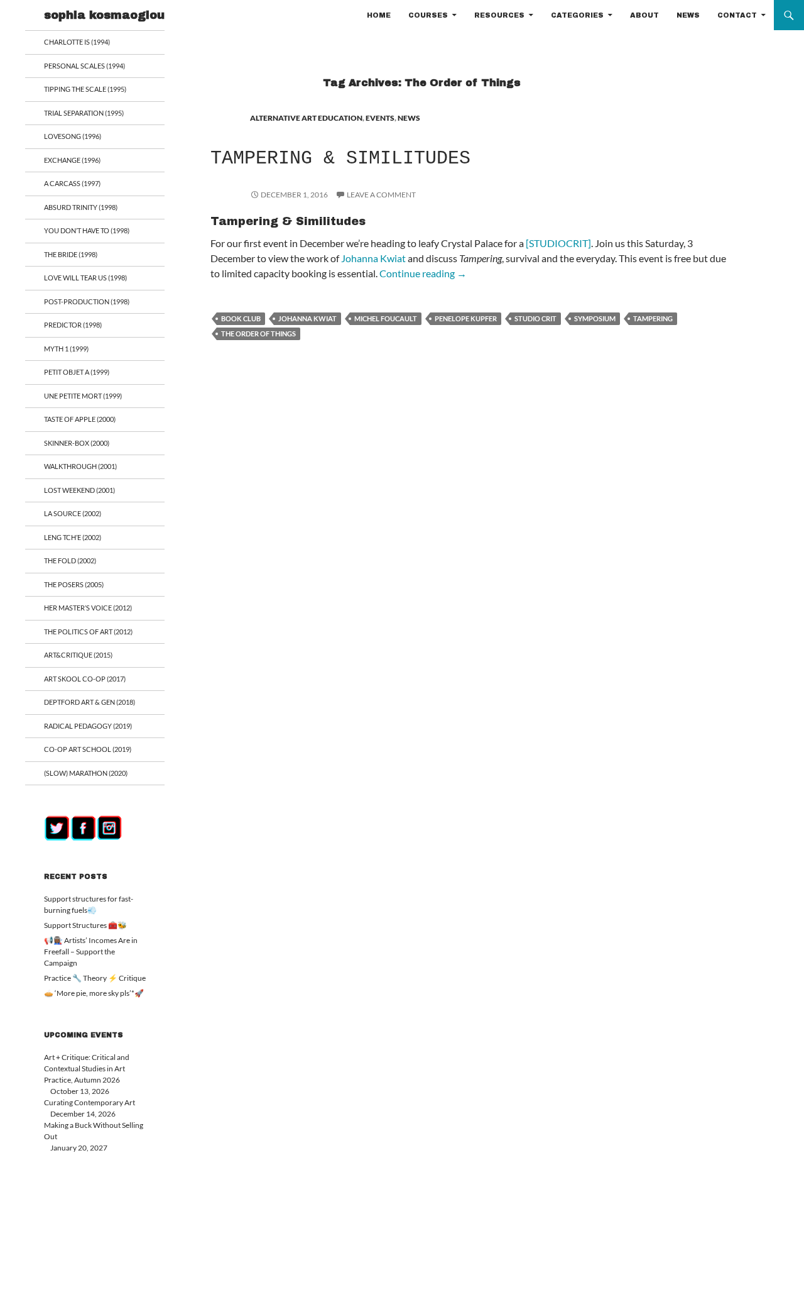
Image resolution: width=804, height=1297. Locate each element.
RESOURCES (499, 15)
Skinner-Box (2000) (76, 443)
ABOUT (644, 15)
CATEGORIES (577, 15)
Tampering (653, 318)
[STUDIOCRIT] (558, 243)
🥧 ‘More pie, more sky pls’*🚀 (94, 993)
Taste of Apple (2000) (80, 419)
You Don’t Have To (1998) (86, 230)
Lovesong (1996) (72, 136)
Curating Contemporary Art (89, 1102)
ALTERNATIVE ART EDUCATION (306, 118)
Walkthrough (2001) (80, 466)
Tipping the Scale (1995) (85, 89)
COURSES (428, 15)
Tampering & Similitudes (340, 158)
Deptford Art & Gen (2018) (89, 702)
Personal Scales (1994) (84, 66)
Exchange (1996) (72, 160)
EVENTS (380, 118)
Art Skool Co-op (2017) (85, 679)
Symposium (595, 318)
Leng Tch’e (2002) (72, 537)
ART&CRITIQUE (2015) (78, 655)
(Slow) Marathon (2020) (86, 773)
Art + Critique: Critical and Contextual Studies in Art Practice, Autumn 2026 (86, 1068)
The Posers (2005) (74, 584)
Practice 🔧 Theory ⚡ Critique (95, 978)
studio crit (535, 318)
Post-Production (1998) (86, 301)
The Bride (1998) (70, 254)
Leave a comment (381, 194)
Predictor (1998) (73, 325)
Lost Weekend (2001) (79, 490)
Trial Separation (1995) (84, 113)
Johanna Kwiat (373, 258)
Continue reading (423, 273)
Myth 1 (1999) (66, 349)
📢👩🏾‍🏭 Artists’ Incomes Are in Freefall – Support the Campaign (91, 951)
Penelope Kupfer (466, 318)
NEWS (688, 15)
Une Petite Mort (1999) (83, 396)
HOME (379, 15)
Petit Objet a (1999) (76, 372)
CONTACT (737, 15)
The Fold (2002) (70, 560)
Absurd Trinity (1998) (80, 207)
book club (241, 318)
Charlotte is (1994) (77, 42)
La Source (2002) (72, 513)
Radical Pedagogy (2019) (88, 726)
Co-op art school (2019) (87, 749)
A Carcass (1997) (72, 183)
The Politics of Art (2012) (88, 631)
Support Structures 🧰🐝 (85, 925)
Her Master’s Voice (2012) (88, 608)
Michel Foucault (385, 318)
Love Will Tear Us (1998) (85, 277)
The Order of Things (258, 333)
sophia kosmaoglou (104, 15)
